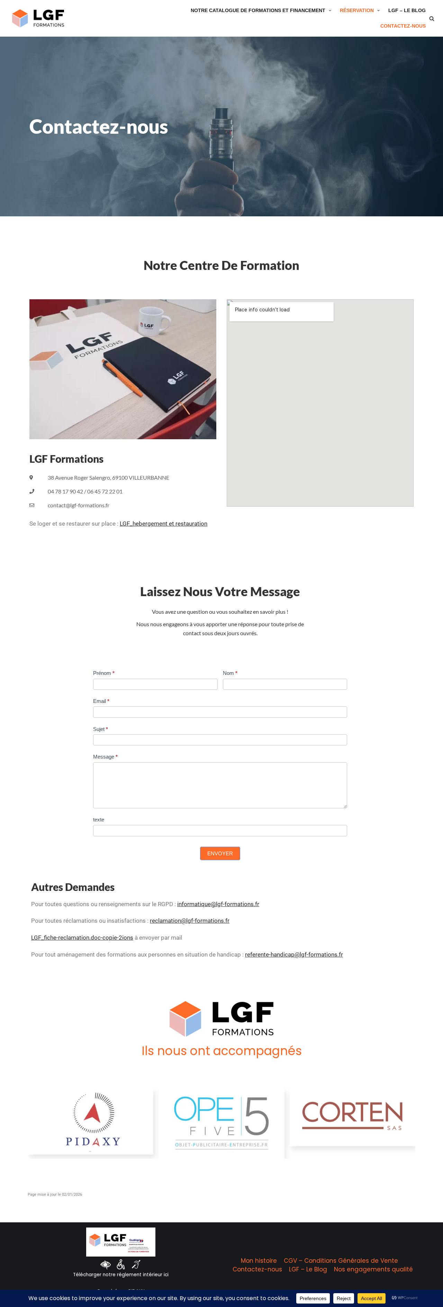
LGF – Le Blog (407, 10)
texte (98, 819)
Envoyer (220, 853)
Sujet (100, 729)
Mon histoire (259, 1261)
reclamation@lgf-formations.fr (189, 920)
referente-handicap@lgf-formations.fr (294, 954)
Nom (230, 673)
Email (101, 701)
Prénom (104, 673)
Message (105, 757)
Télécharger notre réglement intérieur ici (121, 1274)
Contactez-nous (403, 26)
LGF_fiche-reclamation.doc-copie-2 (76, 937)
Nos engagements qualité (373, 1269)
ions (127, 937)
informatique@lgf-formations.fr (218, 904)
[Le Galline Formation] (38, 18)
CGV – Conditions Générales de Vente (341, 1261)
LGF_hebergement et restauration (163, 523)
